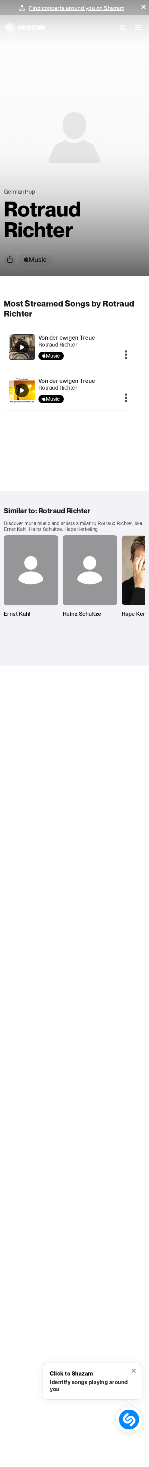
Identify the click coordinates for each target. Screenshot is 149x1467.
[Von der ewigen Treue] (67, 347)
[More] (126, 355)
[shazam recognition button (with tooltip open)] (129, 1419)
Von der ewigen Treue (66, 337)
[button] (143, 6)
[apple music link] (35, 260)
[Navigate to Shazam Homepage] (24, 27)
